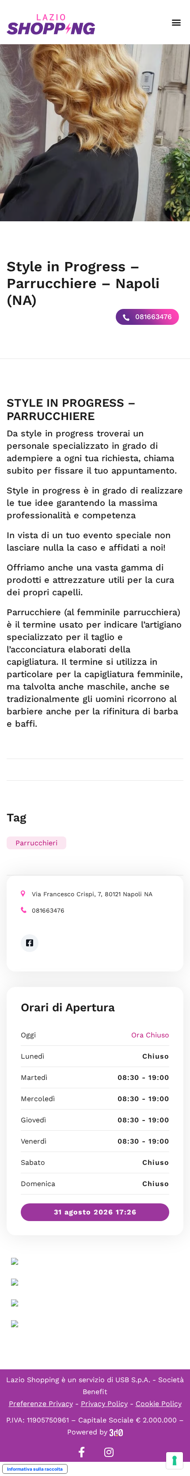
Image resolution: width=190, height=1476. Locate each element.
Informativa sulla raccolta (35, 1469)
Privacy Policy (104, 1403)
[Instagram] (108, 1452)
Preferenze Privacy (41, 1403)
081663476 (152, 316)
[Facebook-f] (81, 1452)
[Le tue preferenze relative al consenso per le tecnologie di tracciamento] (174, 1460)
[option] (95, 132)
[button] (176, 22)
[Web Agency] (116, 1432)
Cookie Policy (159, 1403)
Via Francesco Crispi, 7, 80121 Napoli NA (92, 894)
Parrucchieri (36, 843)
